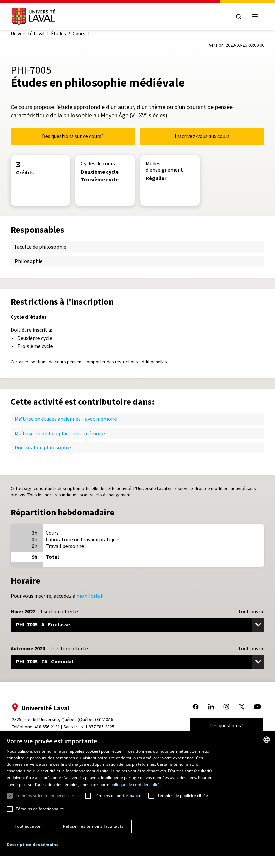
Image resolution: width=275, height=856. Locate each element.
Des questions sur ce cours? (73, 136)
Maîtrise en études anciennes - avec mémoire (66, 418)
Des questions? (226, 725)
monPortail (90, 595)
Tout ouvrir (251, 612)
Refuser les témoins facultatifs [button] (93, 826)
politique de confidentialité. (135, 784)
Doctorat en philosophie (43, 447)
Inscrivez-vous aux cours (202, 136)
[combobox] (266, 739)
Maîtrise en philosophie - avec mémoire (60, 433)
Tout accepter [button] (28, 826)
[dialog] (137, 793)
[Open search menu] (239, 17)
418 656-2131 (47, 727)
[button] (32, 844)
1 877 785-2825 (99, 727)
